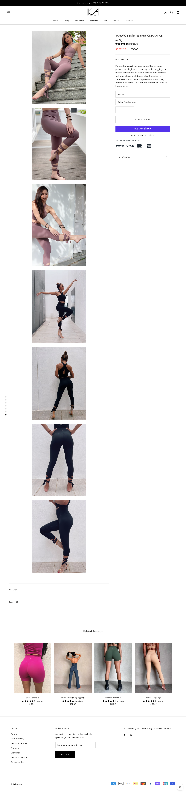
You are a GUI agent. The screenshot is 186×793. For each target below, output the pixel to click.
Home (55, 20)
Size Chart (13, 589)
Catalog (66, 20)
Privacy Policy (17, 738)
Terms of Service (19, 757)
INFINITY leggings (153, 697)
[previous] (8, 671)
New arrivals (79, 20)
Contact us (129, 20)
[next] (177, 671)
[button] (121, 43)
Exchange (16, 752)
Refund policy (17, 762)
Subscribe (65, 754)
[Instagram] (131, 734)
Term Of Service (19, 743)
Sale (105, 20)
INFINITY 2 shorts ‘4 (113, 697)
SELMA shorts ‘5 (32, 697)
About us (115, 20)
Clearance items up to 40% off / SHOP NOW (93, 3)
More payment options (142, 135)
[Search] (171, 12)
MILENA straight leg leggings (73, 697)
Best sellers (94, 20)
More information (124, 157)
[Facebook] (124, 734)
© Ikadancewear (16, 784)
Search (14, 734)
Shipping (15, 748)
